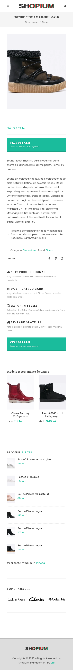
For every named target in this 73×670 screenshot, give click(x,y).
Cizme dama (30, 250)
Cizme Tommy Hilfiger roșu (20, 415)
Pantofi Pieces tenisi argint (34, 459)
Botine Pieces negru (29, 511)
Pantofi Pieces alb (28, 476)
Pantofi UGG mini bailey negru (52, 415)
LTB (53, 662)
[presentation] (4, 401)
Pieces (49, 250)
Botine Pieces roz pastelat (33, 494)
